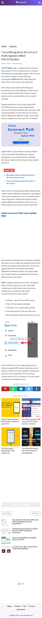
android (15, 71)
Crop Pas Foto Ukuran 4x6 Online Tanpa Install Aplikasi (24, 548)
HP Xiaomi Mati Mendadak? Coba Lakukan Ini (8, 451)
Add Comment (17, 63)
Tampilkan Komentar (21, 505)
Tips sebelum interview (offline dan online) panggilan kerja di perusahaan (25, 521)
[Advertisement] (21, 25)
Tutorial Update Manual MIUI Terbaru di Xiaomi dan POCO (10, 421)
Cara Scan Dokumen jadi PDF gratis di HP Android (20, 182)
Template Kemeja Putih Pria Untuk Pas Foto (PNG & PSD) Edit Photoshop (25, 530)
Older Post (35, 513)
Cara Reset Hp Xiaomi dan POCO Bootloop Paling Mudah (30, 451)
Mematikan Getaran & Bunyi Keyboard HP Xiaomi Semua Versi (20, 176)
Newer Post (6, 513)
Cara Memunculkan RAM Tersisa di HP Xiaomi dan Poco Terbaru (31, 421)
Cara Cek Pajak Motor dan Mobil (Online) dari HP (24, 539)
